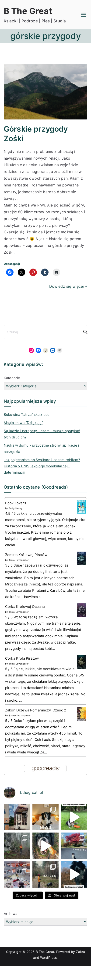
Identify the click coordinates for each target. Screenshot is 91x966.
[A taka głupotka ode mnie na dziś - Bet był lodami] (45, 846)
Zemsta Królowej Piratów (26, 555)
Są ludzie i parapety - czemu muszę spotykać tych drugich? (42, 434)
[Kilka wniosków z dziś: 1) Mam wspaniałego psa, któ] (74, 874)
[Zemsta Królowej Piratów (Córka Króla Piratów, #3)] (81, 558)
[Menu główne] (83, 14)
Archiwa (10, 913)
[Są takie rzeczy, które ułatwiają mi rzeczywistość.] (17, 874)
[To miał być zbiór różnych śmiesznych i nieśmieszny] (45, 874)
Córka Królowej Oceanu (25, 606)
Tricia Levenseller (19, 560)
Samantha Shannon (20, 715)
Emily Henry (15, 508)
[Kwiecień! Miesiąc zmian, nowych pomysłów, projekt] (74, 846)
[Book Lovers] (81, 506)
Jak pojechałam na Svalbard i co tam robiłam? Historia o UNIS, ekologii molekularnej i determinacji (42, 466)
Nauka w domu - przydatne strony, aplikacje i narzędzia (41, 448)
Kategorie (12, 378)
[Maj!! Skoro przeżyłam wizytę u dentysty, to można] (45, 817)
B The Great (28, 11)
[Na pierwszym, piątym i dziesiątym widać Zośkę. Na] (17, 846)
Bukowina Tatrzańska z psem (28, 414)
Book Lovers (15, 503)
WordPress (48, 957)
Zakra (80, 952)
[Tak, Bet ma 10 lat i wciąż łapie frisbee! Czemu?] (74, 817)
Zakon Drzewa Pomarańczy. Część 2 (35, 710)
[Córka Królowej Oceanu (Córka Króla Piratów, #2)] (81, 610)
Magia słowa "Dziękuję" (23, 422)
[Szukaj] (83, 332)
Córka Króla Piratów (22, 658)
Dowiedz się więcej (66, 286)
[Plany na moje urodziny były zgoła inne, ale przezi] (17, 817)
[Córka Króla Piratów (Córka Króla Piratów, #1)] (81, 661)
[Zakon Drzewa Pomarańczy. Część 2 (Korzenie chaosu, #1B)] (81, 714)
